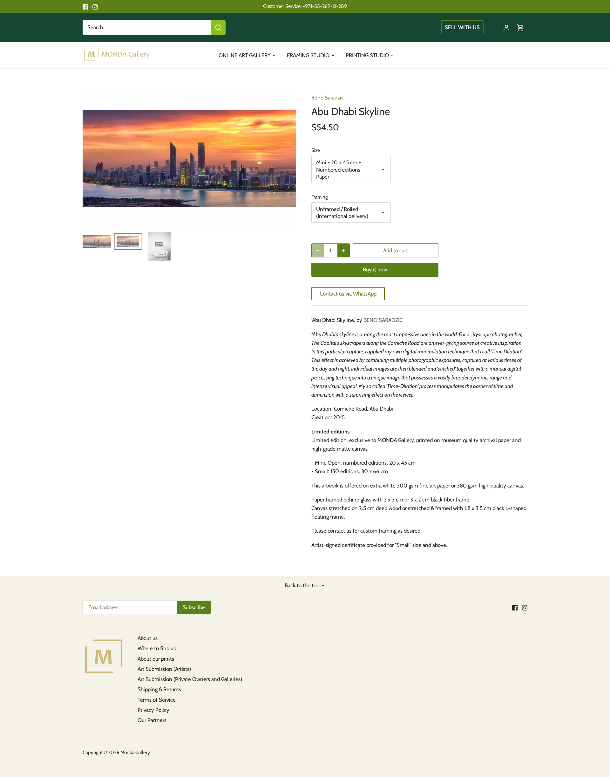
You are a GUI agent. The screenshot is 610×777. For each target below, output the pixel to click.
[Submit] (218, 27)
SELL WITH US (462, 27)
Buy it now (375, 269)
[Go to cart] (520, 27)
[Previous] (92, 158)
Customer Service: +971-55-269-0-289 (305, 6)
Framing (319, 197)
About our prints (156, 659)
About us (148, 638)
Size (315, 150)
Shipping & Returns (159, 689)
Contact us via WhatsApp (348, 293)
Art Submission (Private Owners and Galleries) (190, 679)
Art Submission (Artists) (164, 669)
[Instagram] (95, 6)
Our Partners (152, 720)
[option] (189, 158)
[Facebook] (85, 6)
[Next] (286, 158)
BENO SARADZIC (383, 320)
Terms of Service (157, 700)
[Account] (506, 27)
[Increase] (343, 250)
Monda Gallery (135, 752)
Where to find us (157, 648)
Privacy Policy (153, 710)
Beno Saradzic (327, 97)
